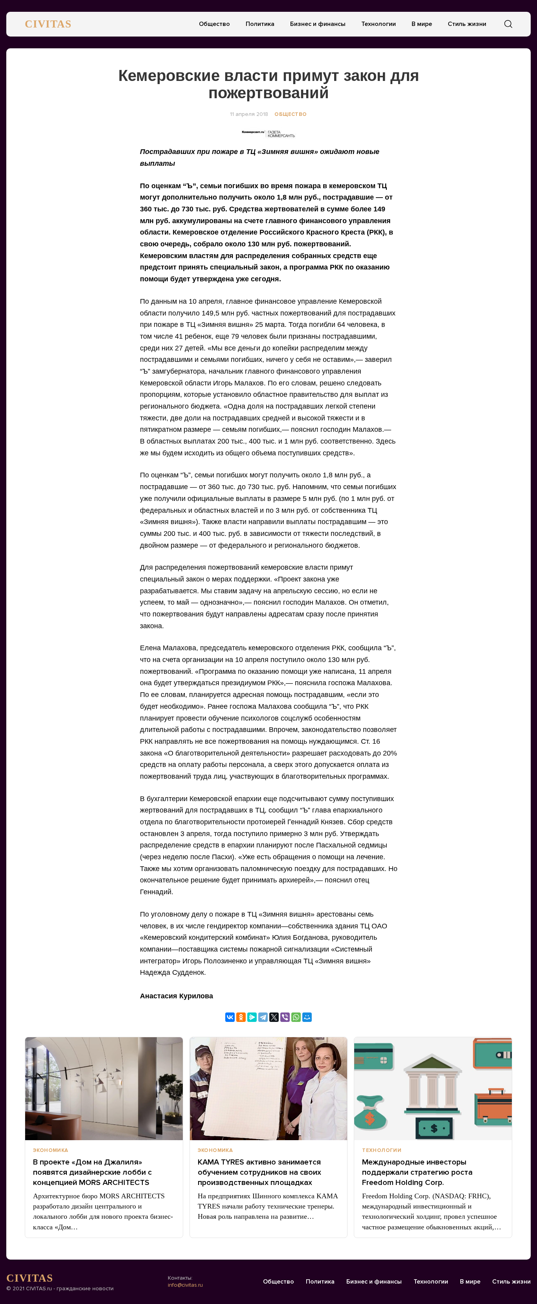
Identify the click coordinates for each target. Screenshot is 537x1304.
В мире (422, 24)
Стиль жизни (467, 24)
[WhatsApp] (296, 1017)
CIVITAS (48, 24)
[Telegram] (263, 1017)
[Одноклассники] (241, 1017)
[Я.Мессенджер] (252, 1017)
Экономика (50, 1150)
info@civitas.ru (185, 1285)
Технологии (378, 24)
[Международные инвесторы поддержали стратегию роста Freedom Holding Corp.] (433, 1088)
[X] (274, 1017)
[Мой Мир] (307, 1017)
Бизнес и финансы (318, 24)
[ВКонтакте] (230, 1017)
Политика (260, 24)
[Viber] (285, 1017)
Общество (214, 24)
